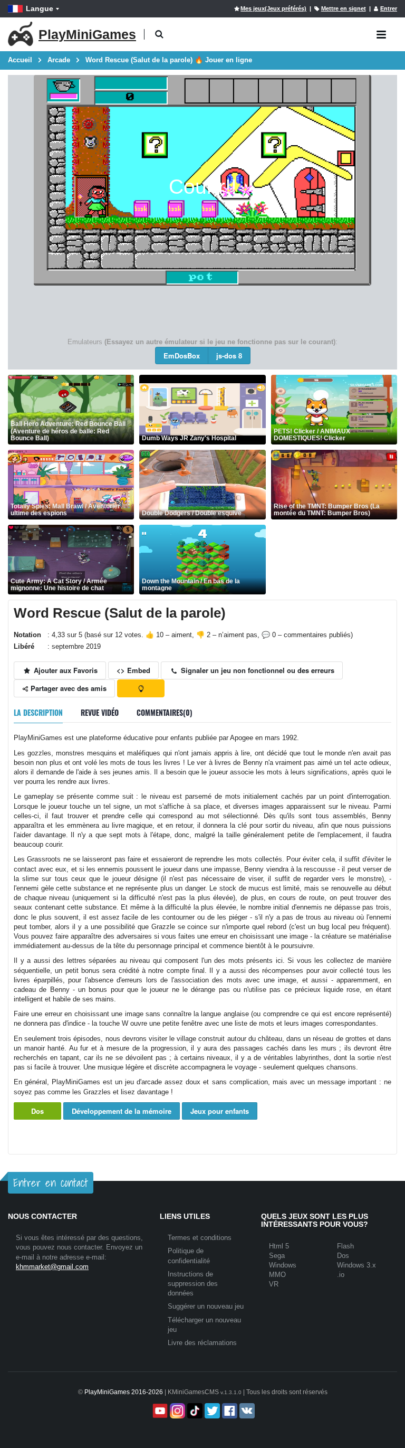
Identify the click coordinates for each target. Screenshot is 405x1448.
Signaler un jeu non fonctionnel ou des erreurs (256, 670)
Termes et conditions (200, 1238)
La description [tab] (38, 712)
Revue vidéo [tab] (100, 712)
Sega (277, 1256)
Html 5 (279, 1246)
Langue (39, 8)
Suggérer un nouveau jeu (206, 1306)
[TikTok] (193, 1410)
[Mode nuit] (141, 688)
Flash (345, 1246)
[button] (159, 34)
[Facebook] (228, 1410)
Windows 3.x (356, 1265)
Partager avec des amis (67, 688)
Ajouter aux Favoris (65, 670)
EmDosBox (181, 356)
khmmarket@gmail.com (52, 1267)
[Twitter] (211, 1410)
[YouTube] (159, 1410)
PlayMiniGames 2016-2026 (123, 1392)
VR (273, 1284)
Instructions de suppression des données (193, 1283)
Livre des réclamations (202, 1343)
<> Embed (133, 670)
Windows (282, 1265)
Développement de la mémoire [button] (121, 1111)
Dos (37, 1111)
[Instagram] (176, 1410)
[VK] (246, 1410)
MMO (277, 1275)
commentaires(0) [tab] (164, 712)
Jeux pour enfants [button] (219, 1111)
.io (340, 1275)
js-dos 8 (229, 356)
